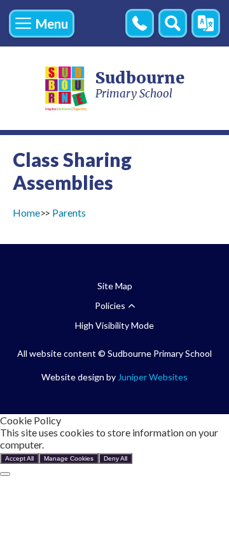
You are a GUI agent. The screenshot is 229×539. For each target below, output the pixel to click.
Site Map (114, 285)
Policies (110, 305)
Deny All (115, 458)
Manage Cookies (69, 458)
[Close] (5, 474)
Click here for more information (114, 444)
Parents (69, 212)
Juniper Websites (153, 376)
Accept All (19, 458)
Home (26, 212)
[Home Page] (67, 88)
